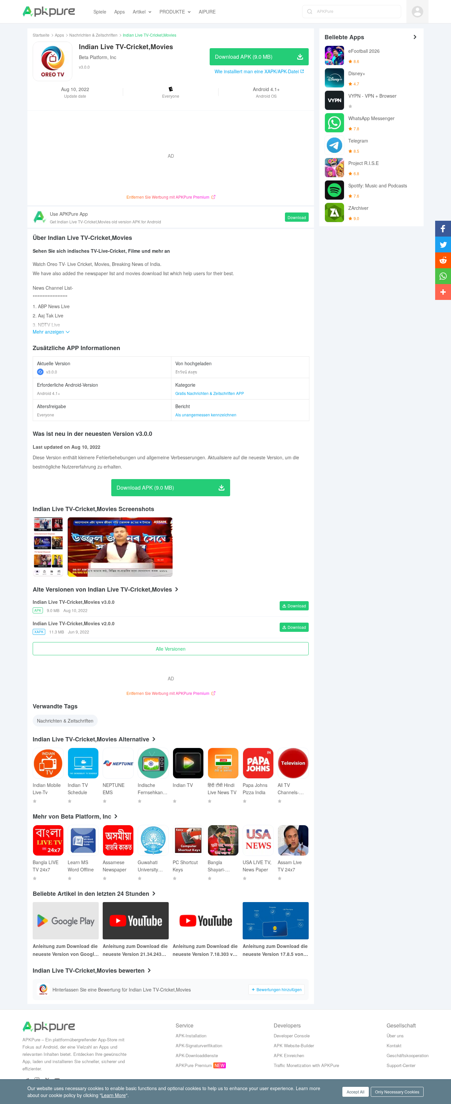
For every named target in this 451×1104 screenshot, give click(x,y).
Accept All (355, 1091)
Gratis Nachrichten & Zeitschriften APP (209, 393)
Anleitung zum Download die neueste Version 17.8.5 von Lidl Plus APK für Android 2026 (275, 950)
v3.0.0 (51, 371)
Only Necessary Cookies (397, 1091)
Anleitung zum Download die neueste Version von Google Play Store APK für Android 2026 (65, 950)
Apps (59, 35)
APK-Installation (191, 1035)
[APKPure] (48, 11)
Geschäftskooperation (408, 1055)
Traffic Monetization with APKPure (306, 1065)
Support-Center (401, 1065)
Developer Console (292, 1035)
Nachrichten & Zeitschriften (93, 35)
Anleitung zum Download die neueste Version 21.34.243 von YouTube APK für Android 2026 (135, 950)
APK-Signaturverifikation (199, 1045)
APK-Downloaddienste (197, 1055)
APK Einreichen (289, 1055)
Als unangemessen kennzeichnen (205, 414)
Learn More (113, 1095)
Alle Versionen (171, 648)
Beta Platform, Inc (97, 57)
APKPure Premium (194, 1065)
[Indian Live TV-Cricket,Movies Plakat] (48, 547)
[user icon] (417, 11)
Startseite (41, 35)
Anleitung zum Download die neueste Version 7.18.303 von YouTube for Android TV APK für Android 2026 (206, 950)
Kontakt (394, 1045)
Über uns (395, 1035)
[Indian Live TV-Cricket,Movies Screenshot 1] (120, 547)
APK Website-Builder (294, 1045)
